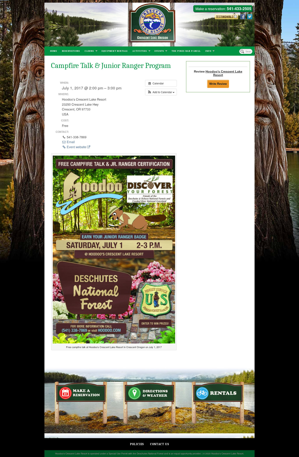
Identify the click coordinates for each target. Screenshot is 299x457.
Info (208, 51)
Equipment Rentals (115, 51)
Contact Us (159, 444)
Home (53, 51)
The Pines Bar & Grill (186, 51)
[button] (161, 92)
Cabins (89, 51)
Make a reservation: (223, 8)
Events (159, 51)
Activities (139, 51)
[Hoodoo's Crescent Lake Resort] (149, 24)
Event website (76, 147)
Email (70, 142)
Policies (137, 444)
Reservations (71, 51)
